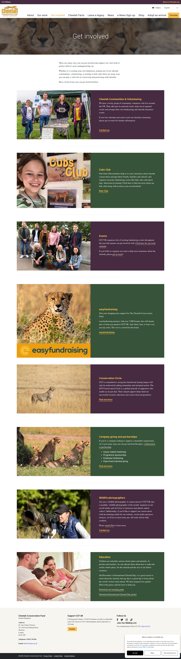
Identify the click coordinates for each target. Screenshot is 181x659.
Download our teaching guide (111, 589)
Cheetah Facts (76, 15)
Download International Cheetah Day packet (118, 594)
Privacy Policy (47, 656)
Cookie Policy (58, 656)
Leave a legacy (96, 15)
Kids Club (103, 191)
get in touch (117, 254)
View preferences (170, 653)
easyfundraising (107, 332)
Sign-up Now (145, 626)
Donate (174, 15)
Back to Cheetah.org (171, 2)
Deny (152, 653)
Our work (42, 15)
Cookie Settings (69, 656)
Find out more (105, 399)
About (30, 15)
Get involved (58, 15)
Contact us (104, 130)
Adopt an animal (157, 15)
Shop (141, 15)
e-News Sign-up (126, 15)
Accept (135, 653)
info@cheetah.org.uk (30, 643)
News (111, 15)
